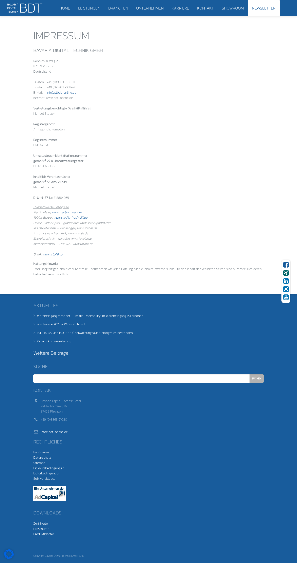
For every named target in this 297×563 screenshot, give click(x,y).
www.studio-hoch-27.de (70, 217)
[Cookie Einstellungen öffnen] (9, 557)
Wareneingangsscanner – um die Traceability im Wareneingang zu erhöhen (90, 315)
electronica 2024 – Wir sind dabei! (61, 324)
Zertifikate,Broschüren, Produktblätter (43, 528)
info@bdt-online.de (54, 431)
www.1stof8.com (54, 254)
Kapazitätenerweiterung (54, 341)
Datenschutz (42, 457)
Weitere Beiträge (50, 353)
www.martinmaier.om (67, 212)
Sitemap (39, 462)
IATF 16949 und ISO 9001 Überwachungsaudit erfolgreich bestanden (85, 332)
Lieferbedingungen (46, 473)
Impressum (41, 452)
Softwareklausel (44, 478)
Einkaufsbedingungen (48, 468)
